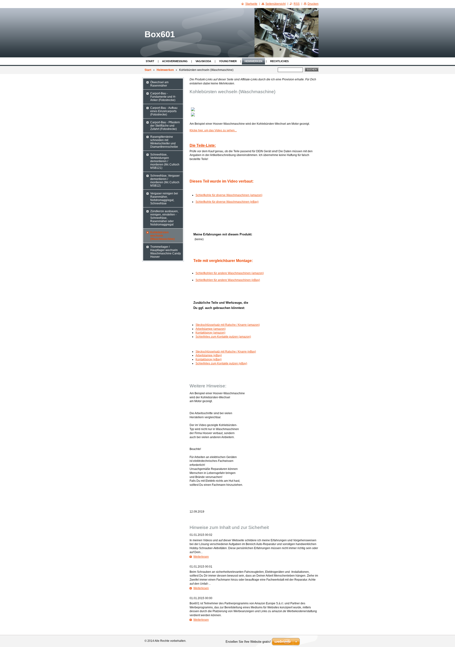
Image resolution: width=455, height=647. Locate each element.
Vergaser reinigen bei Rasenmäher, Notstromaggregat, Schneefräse (164, 198)
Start (150, 61)
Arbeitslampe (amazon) (211, 328)
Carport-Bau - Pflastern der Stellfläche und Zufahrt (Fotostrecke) (165, 126)
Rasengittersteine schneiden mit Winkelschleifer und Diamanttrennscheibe (164, 141)
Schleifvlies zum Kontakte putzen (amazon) (223, 336)
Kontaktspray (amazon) (210, 332)
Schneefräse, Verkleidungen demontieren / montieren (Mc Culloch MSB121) (164, 161)
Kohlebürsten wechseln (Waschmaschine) (162, 236)
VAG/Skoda (203, 61)
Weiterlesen (201, 556)
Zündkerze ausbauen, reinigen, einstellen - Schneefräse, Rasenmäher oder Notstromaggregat (164, 218)
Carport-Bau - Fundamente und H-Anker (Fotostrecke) (163, 97)
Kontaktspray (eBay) (209, 359)
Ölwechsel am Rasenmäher (159, 84)
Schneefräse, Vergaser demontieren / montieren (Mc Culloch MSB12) (165, 180)
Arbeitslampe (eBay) (209, 355)
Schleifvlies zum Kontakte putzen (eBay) (221, 363)
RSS (297, 3)
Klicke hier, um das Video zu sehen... (213, 130)
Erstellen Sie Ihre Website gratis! (248, 641)
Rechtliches (279, 61)
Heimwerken (253, 61)
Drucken (313, 3)
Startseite (251, 3)
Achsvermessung (175, 61)
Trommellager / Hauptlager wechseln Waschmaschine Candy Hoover (165, 251)
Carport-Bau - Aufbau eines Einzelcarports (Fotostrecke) (163, 111)
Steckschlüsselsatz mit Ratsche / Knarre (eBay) (226, 351)
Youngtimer (228, 61)
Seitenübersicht (275, 3)
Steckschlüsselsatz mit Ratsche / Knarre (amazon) (228, 324)
